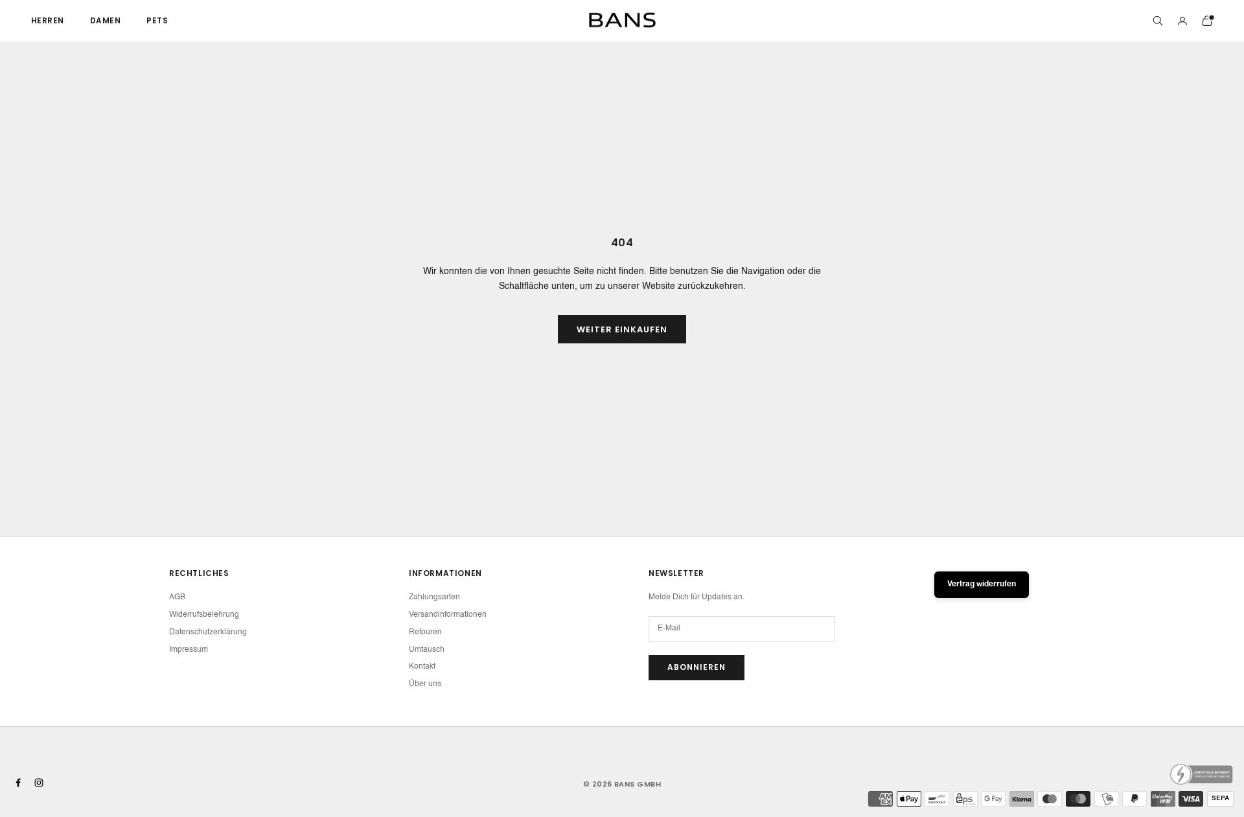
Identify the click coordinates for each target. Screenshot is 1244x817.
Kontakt (422, 667)
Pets (157, 20)
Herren (47, 20)
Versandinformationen (448, 615)
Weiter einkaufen (622, 329)
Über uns (425, 684)
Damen (105, 20)
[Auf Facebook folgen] (18, 782)
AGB (177, 597)
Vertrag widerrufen (981, 584)
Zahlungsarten (434, 597)
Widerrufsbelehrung (204, 615)
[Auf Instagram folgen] (39, 782)
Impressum (188, 650)
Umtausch (426, 650)
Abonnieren (696, 667)
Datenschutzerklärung (208, 632)
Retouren (425, 632)
